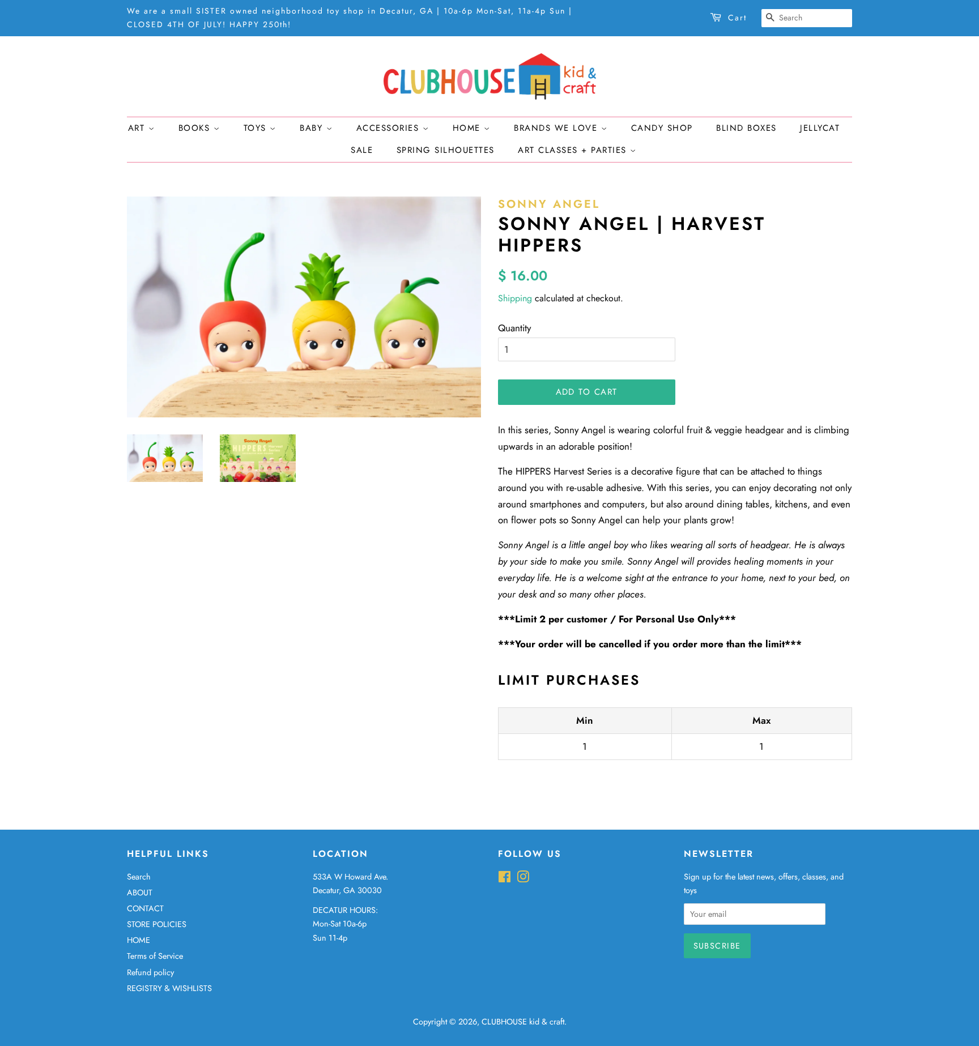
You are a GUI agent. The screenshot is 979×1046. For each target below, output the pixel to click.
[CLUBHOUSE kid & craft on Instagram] (523, 879)
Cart (737, 17)
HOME (138, 940)
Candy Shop (662, 128)
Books (196, 128)
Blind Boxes (746, 128)
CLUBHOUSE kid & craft (523, 1021)
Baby (313, 128)
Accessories (389, 128)
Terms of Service (155, 956)
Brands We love (557, 128)
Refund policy (150, 972)
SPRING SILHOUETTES (446, 150)
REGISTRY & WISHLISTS (169, 988)
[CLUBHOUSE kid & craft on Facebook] (504, 879)
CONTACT (145, 908)
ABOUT (139, 892)
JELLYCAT (820, 128)
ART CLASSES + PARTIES (574, 150)
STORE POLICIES (156, 924)
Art (138, 128)
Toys (257, 128)
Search (139, 876)
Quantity (514, 328)
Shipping (515, 298)
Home (468, 128)
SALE (362, 150)
